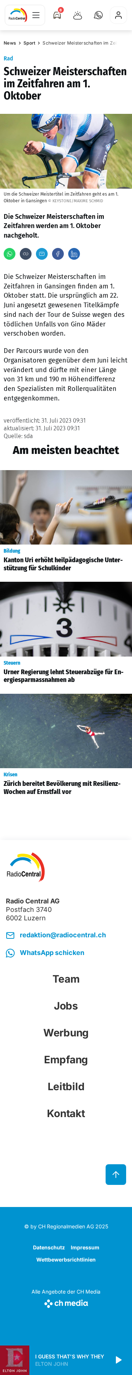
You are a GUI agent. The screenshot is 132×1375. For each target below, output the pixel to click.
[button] (98, 15)
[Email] (42, 254)
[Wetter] (77, 15)
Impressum (85, 1247)
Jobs (66, 1006)
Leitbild (66, 1086)
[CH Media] (66, 1302)
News (10, 43)
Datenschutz (49, 1247)
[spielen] (118, 1360)
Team (66, 979)
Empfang (66, 1059)
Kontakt (66, 1113)
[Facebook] (58, 254)
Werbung (66, 1032)
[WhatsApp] (9, 254)
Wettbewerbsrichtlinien (66, 1259)
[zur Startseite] (18, 15)
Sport (29, 43)
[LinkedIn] (74, 254)
